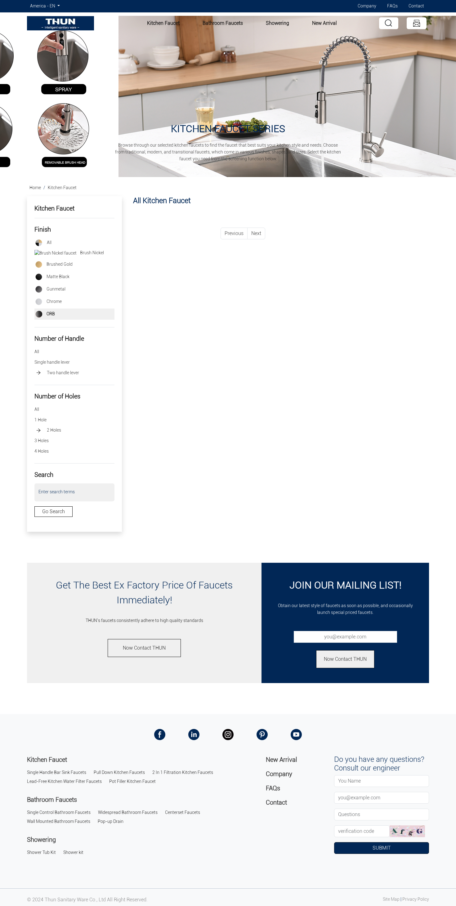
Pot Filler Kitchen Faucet (132, 781)
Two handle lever (63, 372)
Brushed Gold (59, 264)
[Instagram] (228, 734)
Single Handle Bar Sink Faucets (56, 772)
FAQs (392, 6)
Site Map (391, 899)
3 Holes (41, 440)
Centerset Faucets (182, 812)
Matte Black (57, 276)
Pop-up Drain (110, 821)
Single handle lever (52, 362)
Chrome (54, 301)
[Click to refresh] (407, 831)
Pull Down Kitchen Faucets (119, 772)
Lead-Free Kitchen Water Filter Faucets (64, 781)
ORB (50, 314)
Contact (416, 6)
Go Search (53, 511)
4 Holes (41, 451)
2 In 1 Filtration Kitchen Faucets (182, 772)
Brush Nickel (91, 252)
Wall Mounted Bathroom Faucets (58, 821)
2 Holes (54, 430)
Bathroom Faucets (223, 23)
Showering (277, 23)
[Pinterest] (262, 734)
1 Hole (40, 420)
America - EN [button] (43, 6)
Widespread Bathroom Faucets (128, 812)
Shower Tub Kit (41, 852)
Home (35, 187)
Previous (234, 233)
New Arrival (324, 23)
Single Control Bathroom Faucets (59, 812)
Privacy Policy (415, 899)
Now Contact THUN (144, 648)
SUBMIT (382, 848)
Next (256, 233)
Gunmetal (55, 289)
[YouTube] (296, 734)
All (49, 242)
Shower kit (73, 852)
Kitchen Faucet (163, 23)
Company (367, 6)
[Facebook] (159, 734)
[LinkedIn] (193, 734)
